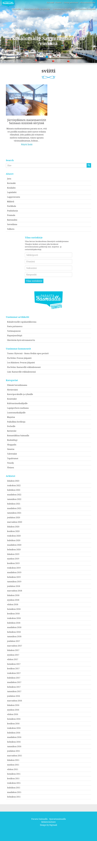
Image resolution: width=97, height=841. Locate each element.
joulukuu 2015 (13, 751)
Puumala (11, 215)
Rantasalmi (12, 220)
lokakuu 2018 (13, 595)
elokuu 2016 (12, 714)
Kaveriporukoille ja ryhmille (37, 9)
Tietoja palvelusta (71, 2)
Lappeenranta (13, 197)
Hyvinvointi (12, 389)
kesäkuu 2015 (13, 778)
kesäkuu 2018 (13, 613)
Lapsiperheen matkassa (18, 408)
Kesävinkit (12, 399)
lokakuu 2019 (13, 554)
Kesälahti (11, 187)
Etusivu (58, 2)
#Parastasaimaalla (87, 2)
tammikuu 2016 (14, 746)
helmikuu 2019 (14, 577)
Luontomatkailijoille (62, 9)
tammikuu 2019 (14, 581)
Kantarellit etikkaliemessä (29, 367)
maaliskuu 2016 (14, 737)
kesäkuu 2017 (13, 668)
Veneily (10, 463)
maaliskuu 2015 (14, 792)
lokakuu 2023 (13, 481)
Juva (9, 178)
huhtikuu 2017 (13, 677)
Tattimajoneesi (14, 331)
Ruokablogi (12, 440)
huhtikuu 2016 (13, 732)
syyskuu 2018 (13, 600)
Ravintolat (11, 431)
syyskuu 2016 (13, 709)
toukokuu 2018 (14, 618)
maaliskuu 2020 (14, 545)
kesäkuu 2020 (13, 531)
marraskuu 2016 (14, 700)
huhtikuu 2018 (13, 623)
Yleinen (10, 467)
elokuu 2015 (12, 769)
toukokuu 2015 (14, 783)
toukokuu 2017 (14, 673)
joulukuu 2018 (13, 586)
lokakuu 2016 (13, 705)
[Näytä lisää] (26, 113)
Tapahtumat (12, 458)
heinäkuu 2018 (13, 609)
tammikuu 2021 (14, 513)
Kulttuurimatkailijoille (85, 9)
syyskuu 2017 (13, 655)
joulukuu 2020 (13, 517)
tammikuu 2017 (14, 691)
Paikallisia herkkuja (16, 421)
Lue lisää (48, 50)
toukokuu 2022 (14, 485)
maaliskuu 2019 (14, 572)
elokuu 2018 (12, 604)
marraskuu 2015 (14, 755)
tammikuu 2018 (14, 636)
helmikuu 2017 (14, 687)
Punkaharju (12, 210)
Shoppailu (11, 444)
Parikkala (11, 206)
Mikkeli (10, 201)
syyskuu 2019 (13, 558)
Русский (50, 2)
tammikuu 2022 (14, 499)
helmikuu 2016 (14, 742)
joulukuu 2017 (13, 641)
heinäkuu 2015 (13, 774)
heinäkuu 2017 (13, 664)
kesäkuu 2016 (13, 723)
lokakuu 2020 (13, 526)
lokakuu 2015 (13, 760)
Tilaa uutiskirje (34, 280)
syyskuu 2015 (13, 764)
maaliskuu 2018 (14, 627)
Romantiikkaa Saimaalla (18, 435)
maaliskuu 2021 (14, 508)
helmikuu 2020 (14, 549)
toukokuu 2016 (14, 728)
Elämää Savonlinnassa (17, 385)
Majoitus (11, 417)
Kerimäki (11, 183)
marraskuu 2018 (14, 590)
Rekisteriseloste (48, 822)
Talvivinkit (12, 453)
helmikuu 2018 (14, 632)
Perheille (16, 9)
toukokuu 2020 (14, 535)
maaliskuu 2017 (14, 682)
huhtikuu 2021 (13, 503)
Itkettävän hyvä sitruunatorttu (21, 340)
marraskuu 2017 (14, 645)
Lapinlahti (11, 192)
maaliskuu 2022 (14, 494)
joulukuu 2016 (13, 696)
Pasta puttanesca (14, 326)
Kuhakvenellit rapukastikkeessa (21, 322)
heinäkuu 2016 (13, 719)
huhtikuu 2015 (13, 787)
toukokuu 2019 (14, 567)
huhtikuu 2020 (13, 540)
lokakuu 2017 (13, 650)
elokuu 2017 (12, 659)
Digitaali (53, 825)
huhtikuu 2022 (13, 490)
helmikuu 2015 (14, 796)
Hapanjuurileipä (14, 335)
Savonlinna (12, 224)
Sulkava (10, 229)
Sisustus (10, 449)
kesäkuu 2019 (13, 563)
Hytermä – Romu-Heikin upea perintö (31, 353)
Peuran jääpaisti (24, 358)
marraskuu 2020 (14, 522)
